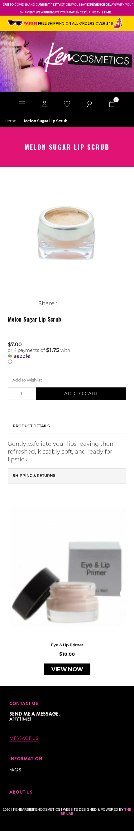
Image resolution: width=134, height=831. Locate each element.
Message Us (23, 738)
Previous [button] (9, 593)
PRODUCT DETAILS (31, 426)
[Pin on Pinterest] (81, 304)
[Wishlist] (67, 103)
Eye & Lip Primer (67, 644)
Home (10, 121)
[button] (67, 356)
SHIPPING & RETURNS (34, 475)
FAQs (15, 769)
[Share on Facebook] (62, 304)
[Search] (89, 103)
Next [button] (124, 593)
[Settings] (44, 103)
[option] (67, 234)
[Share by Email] (91, 304)
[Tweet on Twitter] (72, 304)
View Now (67, 669)
